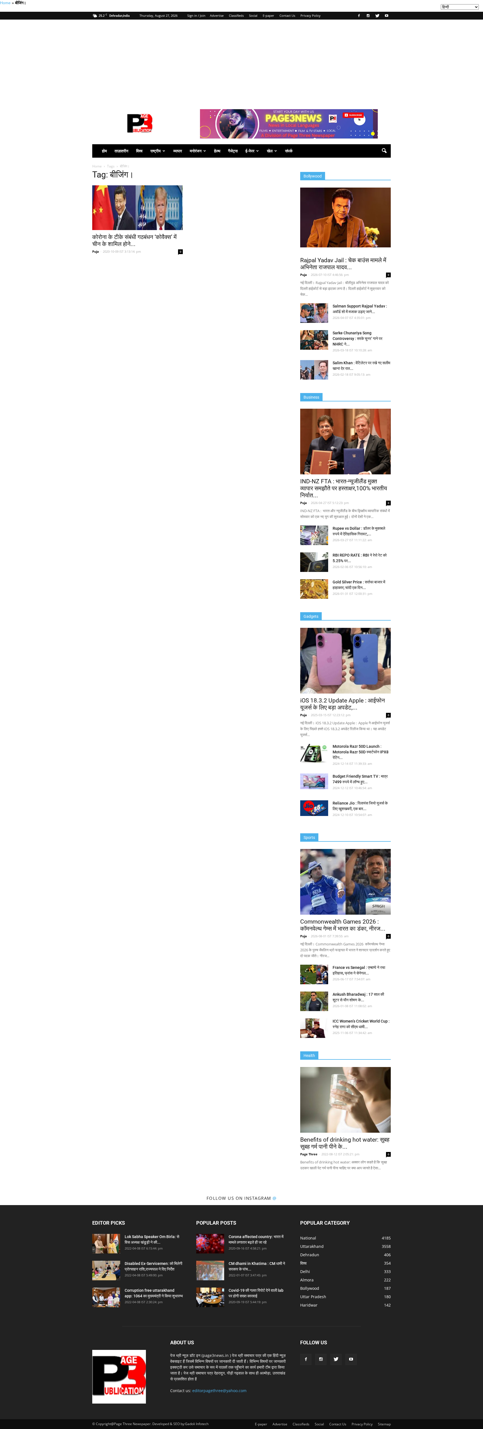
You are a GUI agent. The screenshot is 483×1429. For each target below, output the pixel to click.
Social (253, 15)
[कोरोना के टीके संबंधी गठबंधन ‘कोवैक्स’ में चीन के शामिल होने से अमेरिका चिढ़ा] (137, 207)
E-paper (268, 15)
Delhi (305, 1271)
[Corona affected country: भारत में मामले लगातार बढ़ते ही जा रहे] (210, 1243)
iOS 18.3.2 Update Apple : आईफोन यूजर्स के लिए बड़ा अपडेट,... (342, 704)
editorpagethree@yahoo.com (219, 1390)
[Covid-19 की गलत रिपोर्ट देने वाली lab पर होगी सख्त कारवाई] (210, 1297)
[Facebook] (359, 15)
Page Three (309, 1154)
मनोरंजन (196, 150)
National (308, 1238)
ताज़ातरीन (121, 150)
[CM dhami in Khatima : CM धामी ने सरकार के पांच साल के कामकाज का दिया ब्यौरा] (210, 1270)
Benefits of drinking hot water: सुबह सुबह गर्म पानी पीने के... (344, 1143)
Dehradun (309, 1254)
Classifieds (236, 15)
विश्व (139, 150)
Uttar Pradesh (313, 1296)
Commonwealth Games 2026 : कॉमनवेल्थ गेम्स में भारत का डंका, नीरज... (342, 925)
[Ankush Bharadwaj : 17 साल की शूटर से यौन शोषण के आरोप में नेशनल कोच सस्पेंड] (314, 1001)
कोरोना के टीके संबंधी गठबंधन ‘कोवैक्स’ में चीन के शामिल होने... (134, 240)
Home (5, 3)
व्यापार (177, 150)
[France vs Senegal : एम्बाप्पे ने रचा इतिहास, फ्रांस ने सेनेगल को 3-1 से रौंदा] (314, 974)
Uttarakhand (312, 1246)
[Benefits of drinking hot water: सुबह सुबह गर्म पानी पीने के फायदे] (345, 1100)
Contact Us (287, 15)
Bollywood (309, 1288)
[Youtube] (386, 15)
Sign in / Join (196, 15)
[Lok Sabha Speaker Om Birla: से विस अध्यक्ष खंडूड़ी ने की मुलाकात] (106, 1243)
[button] (384, 151)
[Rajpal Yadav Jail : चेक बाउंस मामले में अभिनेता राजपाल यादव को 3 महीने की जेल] (345, 217)
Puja (95, 251)
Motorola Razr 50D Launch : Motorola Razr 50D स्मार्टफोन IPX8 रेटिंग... (361, 752)
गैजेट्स (233, 150)
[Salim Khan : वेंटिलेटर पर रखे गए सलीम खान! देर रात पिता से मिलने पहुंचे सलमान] (314, 370)
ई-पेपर (249, 150)
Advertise (217, 15)
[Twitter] (377, 15)
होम (104, 150)
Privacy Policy (310, 15)
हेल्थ (217, 150)
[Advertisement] (241, 61)
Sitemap (384, 1424)
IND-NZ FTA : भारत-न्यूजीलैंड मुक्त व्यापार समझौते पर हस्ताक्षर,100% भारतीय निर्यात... (343, 488)
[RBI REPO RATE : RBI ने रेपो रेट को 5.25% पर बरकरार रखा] (314, 562)
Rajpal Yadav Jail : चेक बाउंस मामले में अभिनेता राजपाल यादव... (343, 264)
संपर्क (288, 150)
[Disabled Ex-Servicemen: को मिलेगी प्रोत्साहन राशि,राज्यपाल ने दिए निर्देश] (106, 1270)
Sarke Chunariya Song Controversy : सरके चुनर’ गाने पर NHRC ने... (357, 338)
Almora (307, 1280)
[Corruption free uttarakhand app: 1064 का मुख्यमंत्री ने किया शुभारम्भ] (106, 1297)
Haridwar (309, 1305)
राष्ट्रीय (155, 150)
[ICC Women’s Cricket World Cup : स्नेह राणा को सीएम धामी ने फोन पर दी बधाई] (314, 1028)
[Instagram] (368, 15)
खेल (270, 150)
